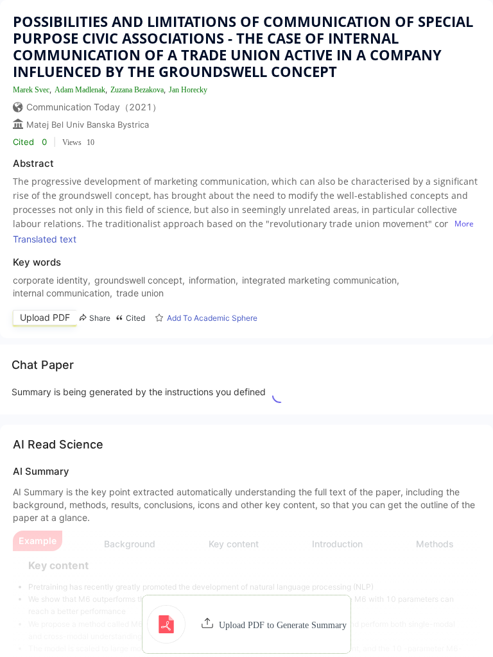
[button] (247, 624)
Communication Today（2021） (93, 106)
